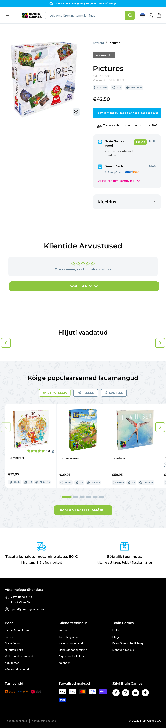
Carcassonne (69, 458)
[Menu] (9, 15)
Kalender (64, 663)
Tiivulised (119, 458)
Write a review (84, 286)
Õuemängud (13, 643)
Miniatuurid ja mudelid (19, 656)
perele (88, 393)
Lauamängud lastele (18, 630)
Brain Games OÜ (150, 721)
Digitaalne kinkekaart (72, 656)
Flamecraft (16, 458)
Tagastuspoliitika (16, 721)
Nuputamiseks (14, 650)
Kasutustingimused (71, 643)
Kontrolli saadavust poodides (119, 153)
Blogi (115, 637)
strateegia (57, 393)
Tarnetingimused (69, 637)
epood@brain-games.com (27, 609)
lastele (116, 393)
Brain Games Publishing (127, 643)
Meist (115, 630)
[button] (160, 427)
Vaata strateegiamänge (83, 510)
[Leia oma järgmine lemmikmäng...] (130, 15)
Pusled (9, 637)
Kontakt (63, 630)
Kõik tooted (12, 663)
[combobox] (90, 15)
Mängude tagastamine (73, 650)
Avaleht (98, 43)
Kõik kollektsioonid (17, 669)
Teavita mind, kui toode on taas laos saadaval (127, 113)
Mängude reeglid (123, 650)
